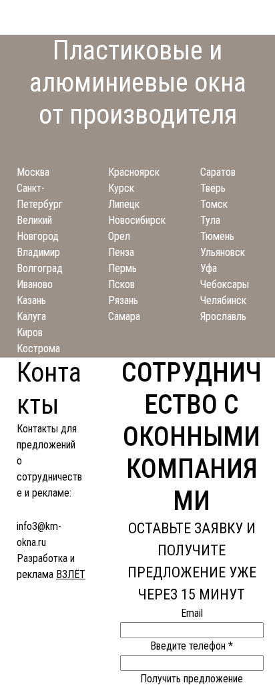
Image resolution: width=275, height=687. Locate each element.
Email (192, 613)
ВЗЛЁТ (70, 574)
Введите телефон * (191, 646)
